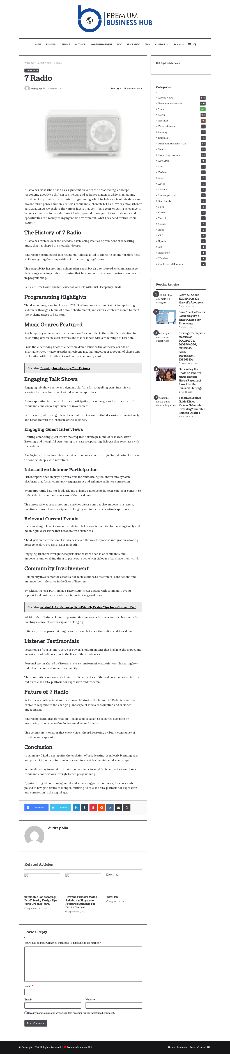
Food (161, 206)
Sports (162, 241)
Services (163, 137)
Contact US (162, 44)
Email (28, 999)
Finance (66, 44)
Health (162, 149)
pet (160, 247)
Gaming (162, 132)
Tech (147, 44)
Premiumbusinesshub (170, 103)
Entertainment (166, 126)
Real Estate (133, 44)
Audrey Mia (36, 88)
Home (38, 44)
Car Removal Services (170, 264)
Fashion (162, 172)
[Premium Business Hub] (115, 18)
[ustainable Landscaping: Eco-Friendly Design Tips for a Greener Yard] (42, 883)
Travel (162, 218)
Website (90, 999)
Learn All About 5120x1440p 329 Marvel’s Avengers (191, 298)
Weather (163, 258)
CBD (160, 235)
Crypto (162, 224)
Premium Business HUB (172, 143)
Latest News (44, 62)
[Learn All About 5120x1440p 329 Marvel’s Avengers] (166, 299)
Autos (161, 183)
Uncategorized (167, 195)
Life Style (163, 160)
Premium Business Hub (79, 1047)
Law (119, 44)
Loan (161, 178)
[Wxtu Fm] (124, 883)
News (161, 114)
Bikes (161, 229)
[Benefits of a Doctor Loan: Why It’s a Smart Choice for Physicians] (166, 317)
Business (51, 44)
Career (162, 212)
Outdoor (80, 44)
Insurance (164, 252)
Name (28, 986)
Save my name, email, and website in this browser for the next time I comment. (71, 1013)
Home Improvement (101, 44)
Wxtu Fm (112, 897)
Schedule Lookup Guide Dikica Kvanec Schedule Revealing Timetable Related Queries (192, 405)
